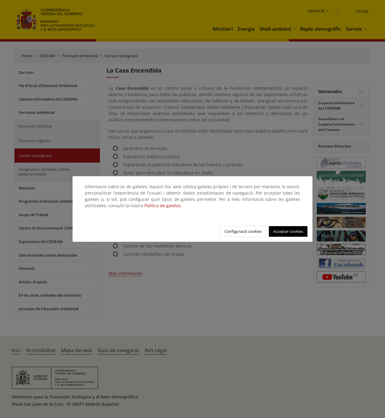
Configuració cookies (243, 231)
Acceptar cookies (288, 231)
